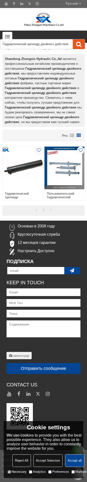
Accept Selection (48, 460)
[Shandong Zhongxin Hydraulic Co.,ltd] (43, 19)
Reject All (21, 460)
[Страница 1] (36, 210)
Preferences (60, 472)
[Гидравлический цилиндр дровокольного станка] (22, 168)
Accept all (75, 460)
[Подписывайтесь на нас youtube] (6, 3)
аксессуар (21, 355)
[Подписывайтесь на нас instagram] (37, 3)
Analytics (39, 472)
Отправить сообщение (43, 368)
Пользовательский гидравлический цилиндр (60, 197)
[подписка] (72, 270)
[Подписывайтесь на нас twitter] (29, 3)
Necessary (19, 472)
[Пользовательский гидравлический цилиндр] (64, 168)
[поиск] (79, 44)
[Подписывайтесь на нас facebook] (14, 3)
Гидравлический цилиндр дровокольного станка (21, 197)
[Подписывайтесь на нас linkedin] (22, 3)
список (72, 135)
